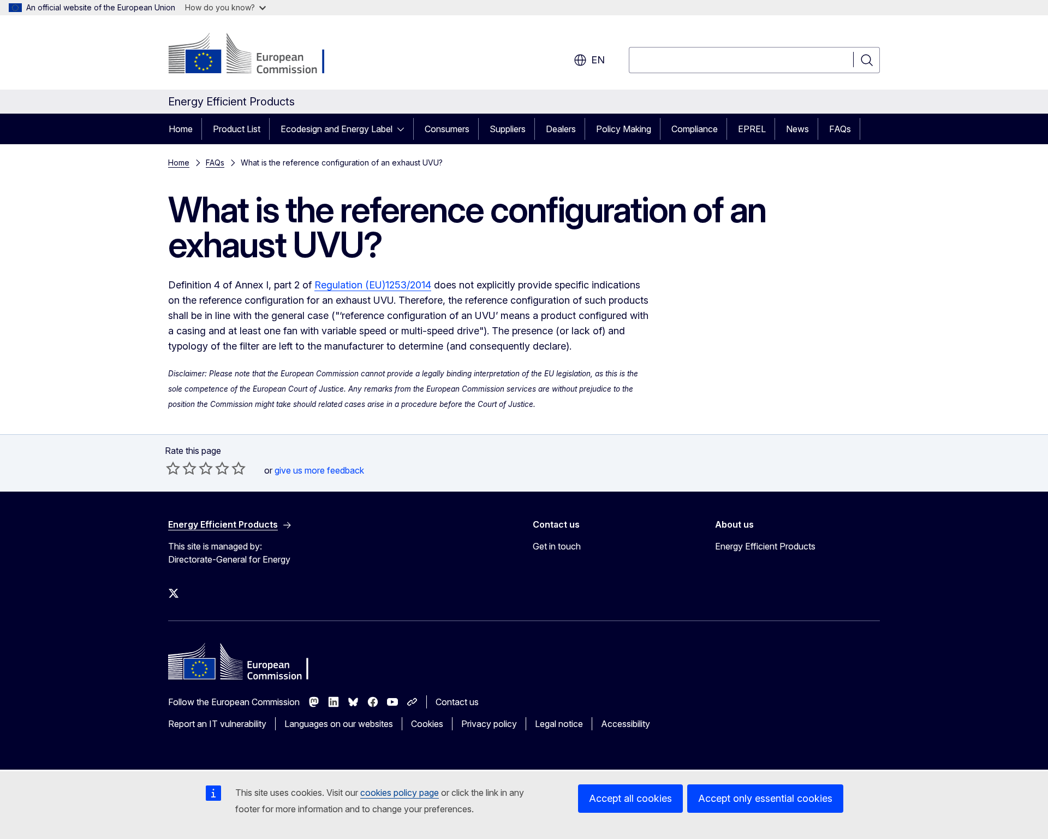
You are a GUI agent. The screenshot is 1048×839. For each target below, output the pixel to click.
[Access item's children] (404, 129)
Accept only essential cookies (765, 798)
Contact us (457, 701)
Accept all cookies (630, 798)
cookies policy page (399, 792)
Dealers (561, 128)
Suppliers (508, 128)
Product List (236, 128)
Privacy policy (489, 723)
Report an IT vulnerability (217, 723)
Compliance (694, 128)
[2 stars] (181, 468)
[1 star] (173, 468)
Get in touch (557, 546)
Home (181, 128)
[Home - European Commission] (256, 54)
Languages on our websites (338, 723)
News (797, 128)
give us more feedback (319, 470)
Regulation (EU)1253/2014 (372, 285)
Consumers (447, 128)
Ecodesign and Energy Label (336, 128)
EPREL (752, 128)
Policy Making (623, 128)
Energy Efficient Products (765, 546)
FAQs (840, 128)
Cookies (427, 723)
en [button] (598, 60)
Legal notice (559, 723)
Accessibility (625, 723)
